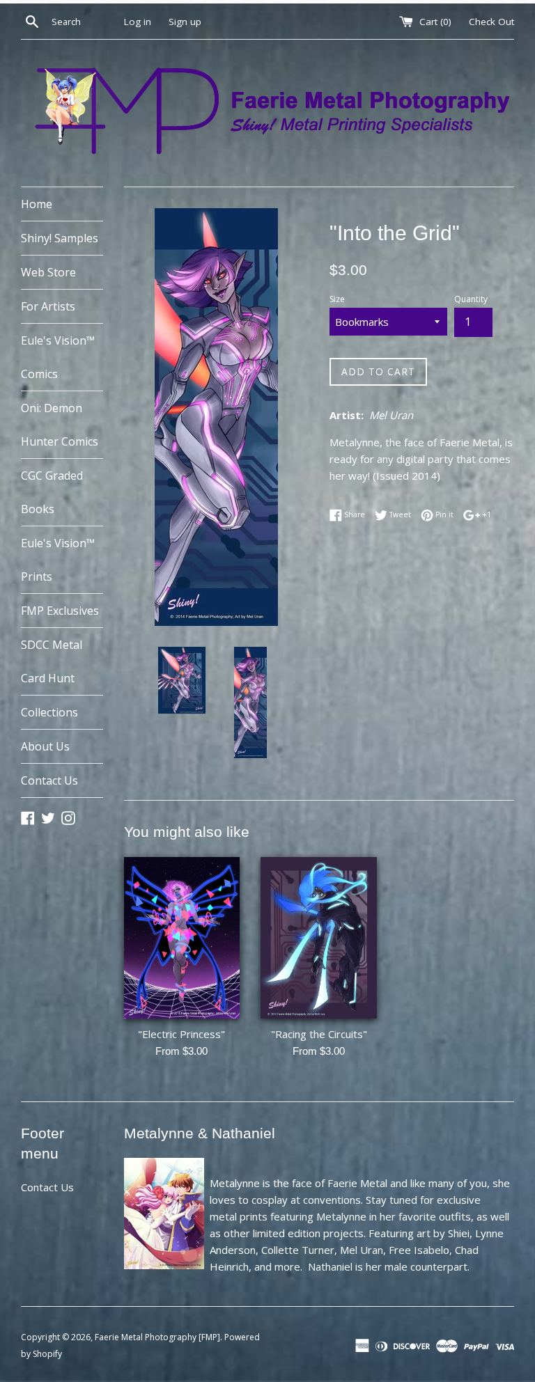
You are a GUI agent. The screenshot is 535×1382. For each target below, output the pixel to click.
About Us (45, 746)
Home (36, 204)
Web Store (48, 272)
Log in (137, 21)
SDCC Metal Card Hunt (51, 661)
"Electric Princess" (181, 1034)
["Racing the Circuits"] (319, 938)
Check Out (491, 21)
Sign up (185, 21)
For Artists (48, 306)
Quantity (471, 299)
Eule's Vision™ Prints (58, 559)
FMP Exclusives (60, 610)
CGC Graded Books (52, 492)
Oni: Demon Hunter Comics (59, 424)
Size (337, 299)
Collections (49, 712)
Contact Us (49, 780)
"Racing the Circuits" (319, 1034)
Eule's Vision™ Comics (58, 357)
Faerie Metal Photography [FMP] (157, 1337)
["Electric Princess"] (182, 938)
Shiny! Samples (59, 238)
